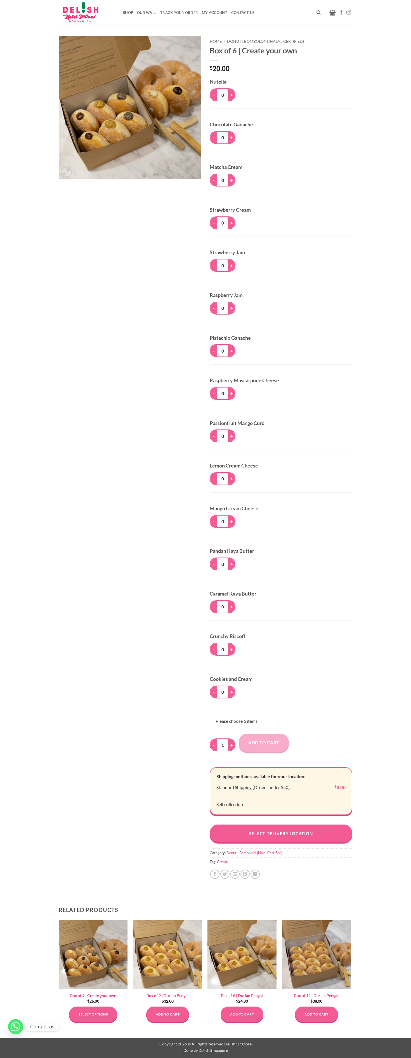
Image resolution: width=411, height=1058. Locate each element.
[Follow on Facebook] (341, 12)
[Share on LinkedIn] (255, 874)
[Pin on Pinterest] (245, 874)
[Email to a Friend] (235, 874)
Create (222, 861)
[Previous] (59, 978)
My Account (214, 12)
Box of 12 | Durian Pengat (316, 995)
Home (216, 41)
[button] (332, 12)
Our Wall (146, 12)
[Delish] (87, 12)
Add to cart (263, 742)
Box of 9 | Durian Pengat (168, 995)
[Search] (318, 12)
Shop (128, 12)
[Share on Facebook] (214, 874)
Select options (93, 1014)
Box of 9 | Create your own (93, 995)
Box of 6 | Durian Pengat (242, 995)
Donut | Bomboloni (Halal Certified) (265, 41)
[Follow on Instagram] (348, 12)
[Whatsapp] (15, 1026)
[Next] (350, 978)
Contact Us (243, 12)
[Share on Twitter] (225, 874)
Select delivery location (281, 833)
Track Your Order (179, 12)
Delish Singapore (213, 1050)
